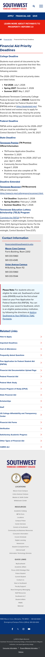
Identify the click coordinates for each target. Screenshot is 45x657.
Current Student (20, 577)
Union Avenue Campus (20, 494)
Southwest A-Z (20, 596)
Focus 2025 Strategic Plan (20, 570)
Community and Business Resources (20, 530)
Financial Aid (23, 16)
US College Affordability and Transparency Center (18, 414)
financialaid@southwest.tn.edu (19, 244)
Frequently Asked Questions (12, 355)
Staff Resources (20, 593)
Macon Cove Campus (20, 491)
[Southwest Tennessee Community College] (15, 6)
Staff (2, 407)
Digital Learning (20, 540)
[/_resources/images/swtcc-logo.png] (21, 463)
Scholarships (5, 401)
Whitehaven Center (20, 501)
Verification (5, 428)
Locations (20, 517)
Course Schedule (20, 537)
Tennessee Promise (9, 143)
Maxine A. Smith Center (20, 497)
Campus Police (20, 521)
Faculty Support (20, 586)
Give (35, 16)
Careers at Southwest (20, 527)
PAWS (20, 603)
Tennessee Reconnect (10, 187)
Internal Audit (20, 550)
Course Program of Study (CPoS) (14, 389)
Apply (11, 16)
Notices (21, 652)
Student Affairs (20, 599)
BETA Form (20, 514)
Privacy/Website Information (29, 648)
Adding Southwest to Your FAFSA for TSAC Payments (19, 315)
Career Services (20, 524)
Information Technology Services (20, 553)
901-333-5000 (36, 619)
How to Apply (6, 337)
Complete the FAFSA (9, 217)
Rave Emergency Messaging (20, 590)
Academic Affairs (20, 567)
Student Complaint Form (20, 547)
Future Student (20, 573)
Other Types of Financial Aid (12, 441)
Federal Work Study (8, 382)
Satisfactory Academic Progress (13, 435)
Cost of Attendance (8, 349)
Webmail (20, 606)
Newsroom (20, 543)
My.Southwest (20, 564)
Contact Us (20, 580)
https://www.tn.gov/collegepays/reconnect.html (22, 193)
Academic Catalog (20, 511)
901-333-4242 (34, 622)
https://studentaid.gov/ (26, 106)
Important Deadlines (8, 343)
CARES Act (4, 447)
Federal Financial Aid (9, 376)
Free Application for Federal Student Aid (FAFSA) (17, 362)
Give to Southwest (20, 583)
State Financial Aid (8, 395)
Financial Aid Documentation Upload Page (18, 370)
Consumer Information (20, 534)
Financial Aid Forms (8, 422)
